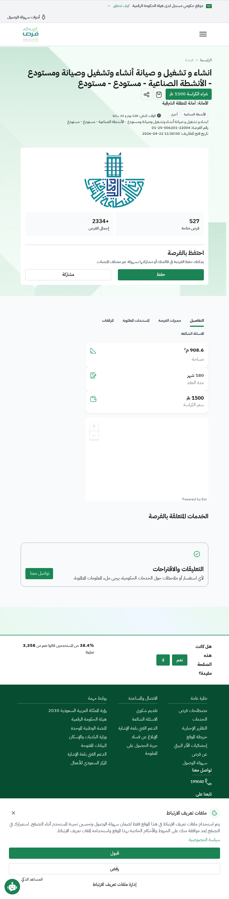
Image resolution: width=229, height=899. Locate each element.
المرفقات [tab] (108, 320)
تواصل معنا (39, 573)
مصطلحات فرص (193, 710)
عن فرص (199, 754)
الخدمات (199, 719)
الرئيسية (206, 60)
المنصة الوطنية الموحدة (89, 728)
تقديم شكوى (147, 710)
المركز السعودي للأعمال (89, 763)
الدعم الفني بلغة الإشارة (138, 728)
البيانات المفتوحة (94, 745)
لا (163, 660)
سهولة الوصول (195, 763)
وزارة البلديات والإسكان (88, 737)
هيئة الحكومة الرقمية (89, 719)
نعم (179, 660)
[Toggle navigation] (203, 34)
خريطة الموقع (197, 737)
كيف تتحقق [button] (121, 6)
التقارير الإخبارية (194, 728)
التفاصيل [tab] (197, 320)
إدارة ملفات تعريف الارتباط (115, 884)
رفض (114, 868)
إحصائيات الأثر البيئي (190, 745)
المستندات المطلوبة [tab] (136, 320)
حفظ (161, 274)
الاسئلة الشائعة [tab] (192, 334)
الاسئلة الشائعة (145, 719)
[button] (146, 94)
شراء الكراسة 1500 (190, 94)
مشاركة (68, 274)
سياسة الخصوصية (204, 839)
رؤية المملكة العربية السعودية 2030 (77, 710)
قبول (114, 853)
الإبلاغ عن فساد (145, 737)
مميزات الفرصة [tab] (169, 320)
